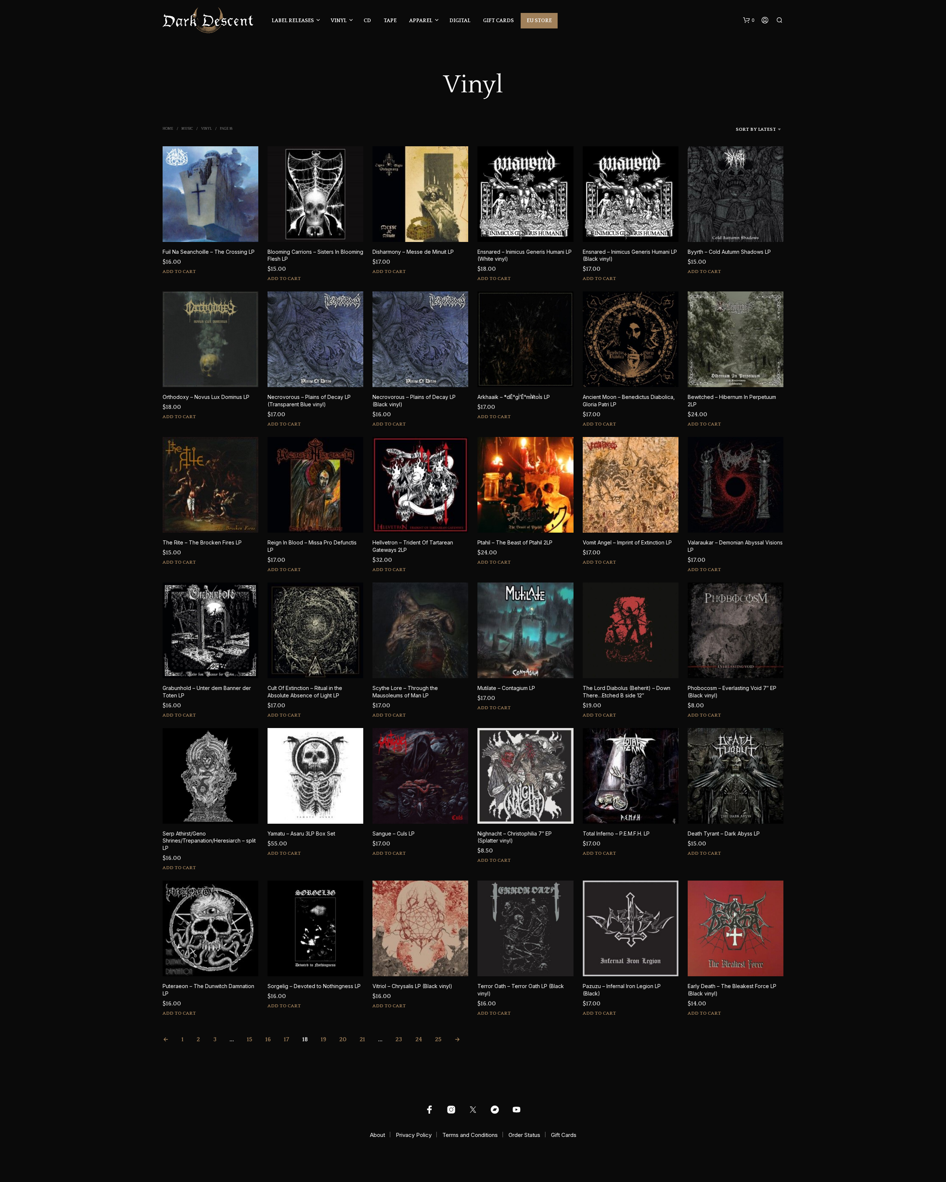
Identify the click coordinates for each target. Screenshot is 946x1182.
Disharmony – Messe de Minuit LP (413, 252)
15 (249, 1039)
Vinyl (339, 21)
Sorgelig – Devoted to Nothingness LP (314, 986)
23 (398, 1039)
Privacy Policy (414, 1134)
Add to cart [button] (179, 271)
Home (168, 129)
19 (323, 1039)
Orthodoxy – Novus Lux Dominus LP (206, 397)
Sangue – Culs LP (393, 833)
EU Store (539, 21)
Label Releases (293, 21)
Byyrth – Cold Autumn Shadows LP (729, 252)
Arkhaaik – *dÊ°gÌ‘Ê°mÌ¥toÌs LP (513, 397)
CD (367, 21)
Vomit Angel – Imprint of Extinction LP (627, 542)
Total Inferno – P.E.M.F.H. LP (616, 833)
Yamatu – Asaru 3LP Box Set (301, 833)
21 (362, 1039)
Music (187, 129)
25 (438, 1039)
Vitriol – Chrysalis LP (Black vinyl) (412, 986)
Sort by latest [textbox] (756, 129)
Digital (459, 21)
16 (268, 1039)
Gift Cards (498, 21)
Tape (390, 21)
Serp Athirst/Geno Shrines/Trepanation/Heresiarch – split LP (209, 840)
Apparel (420, 21)
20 (343, 1039)
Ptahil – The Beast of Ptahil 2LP (514, 542)
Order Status (524, 1134)
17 (286, 1039)
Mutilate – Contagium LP (506, 688)
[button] (749, 20)
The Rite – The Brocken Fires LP (202, 542)
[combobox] (744, 129)
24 (418, 1039)
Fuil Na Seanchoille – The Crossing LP (209, 252)
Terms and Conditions (470, 1134)
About (377, 1134)
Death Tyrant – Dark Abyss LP (724, 833)
